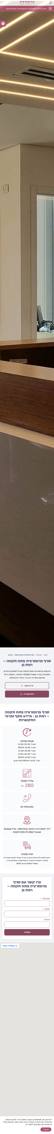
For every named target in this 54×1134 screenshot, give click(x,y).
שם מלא (46, 899)
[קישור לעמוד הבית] (27, 3)
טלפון (47, 909)
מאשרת (46, 1129)
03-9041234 (27, 807)
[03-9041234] (27, 798)
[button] (3, 23)
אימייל (47, 920)
